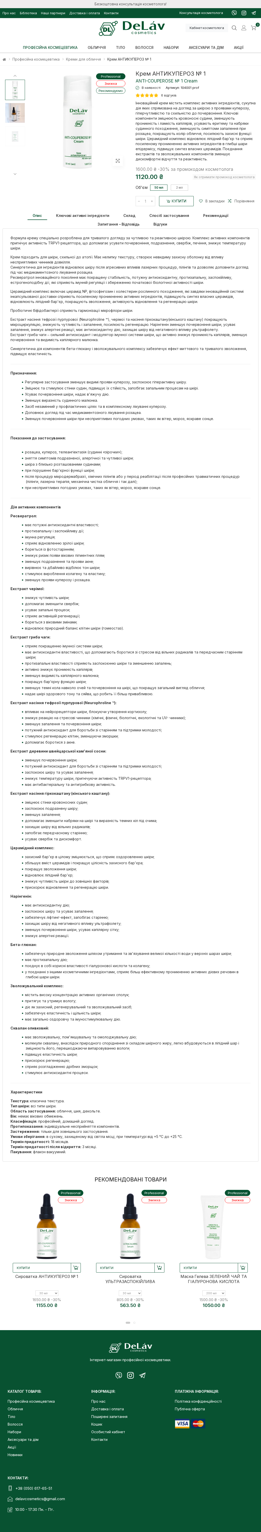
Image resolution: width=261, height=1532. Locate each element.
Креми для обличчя (83, 59)
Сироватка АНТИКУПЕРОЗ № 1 (46, 1276)
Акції (12, 1447)
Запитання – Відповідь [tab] (118, 224)
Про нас (9, 13)
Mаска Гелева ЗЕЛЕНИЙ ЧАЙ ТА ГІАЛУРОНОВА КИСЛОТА (213, 1279)
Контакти (111, 13)
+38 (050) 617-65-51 (33, 1488)
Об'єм (142, 187)
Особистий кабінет (108, 1432)
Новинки (15, 1455)
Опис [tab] (37, 215)
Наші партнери (53, 13)
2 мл (179, 187)
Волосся (15, 1424)
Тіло (11, 1416)
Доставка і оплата (84, 13)
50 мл (158, 187)
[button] (253, 28)
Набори (14, 1432)
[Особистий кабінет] (243, 28)
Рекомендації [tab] (215, 215)
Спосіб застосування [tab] (169, 215)
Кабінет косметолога (207, 28)
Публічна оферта (190, 1409)
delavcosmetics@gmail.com (40, 1498)
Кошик (96, 1424)
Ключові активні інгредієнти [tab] (82, 215)
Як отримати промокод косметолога (224, 177)
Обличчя (15, 1409)
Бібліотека (28, 13)
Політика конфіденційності (198, 1401)
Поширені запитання (109, 1416)
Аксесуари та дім (23, 1439)
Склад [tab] (129, 215)
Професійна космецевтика (36, 59)
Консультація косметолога (201, 13)
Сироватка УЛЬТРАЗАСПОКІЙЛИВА (130, 1279)
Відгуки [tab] (160, 224)
